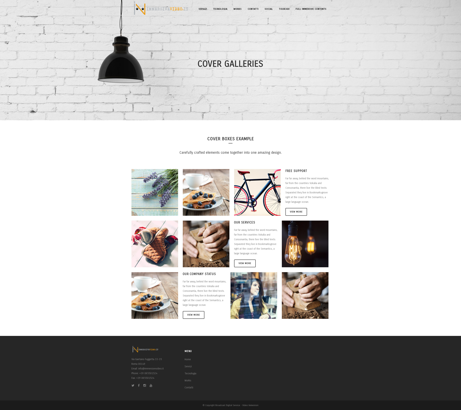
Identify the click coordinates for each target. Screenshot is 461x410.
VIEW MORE (296, 211)
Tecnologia (190, 373)
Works (188, 380)
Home (188, 359)
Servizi (188, 366)
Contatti (189, 387)
